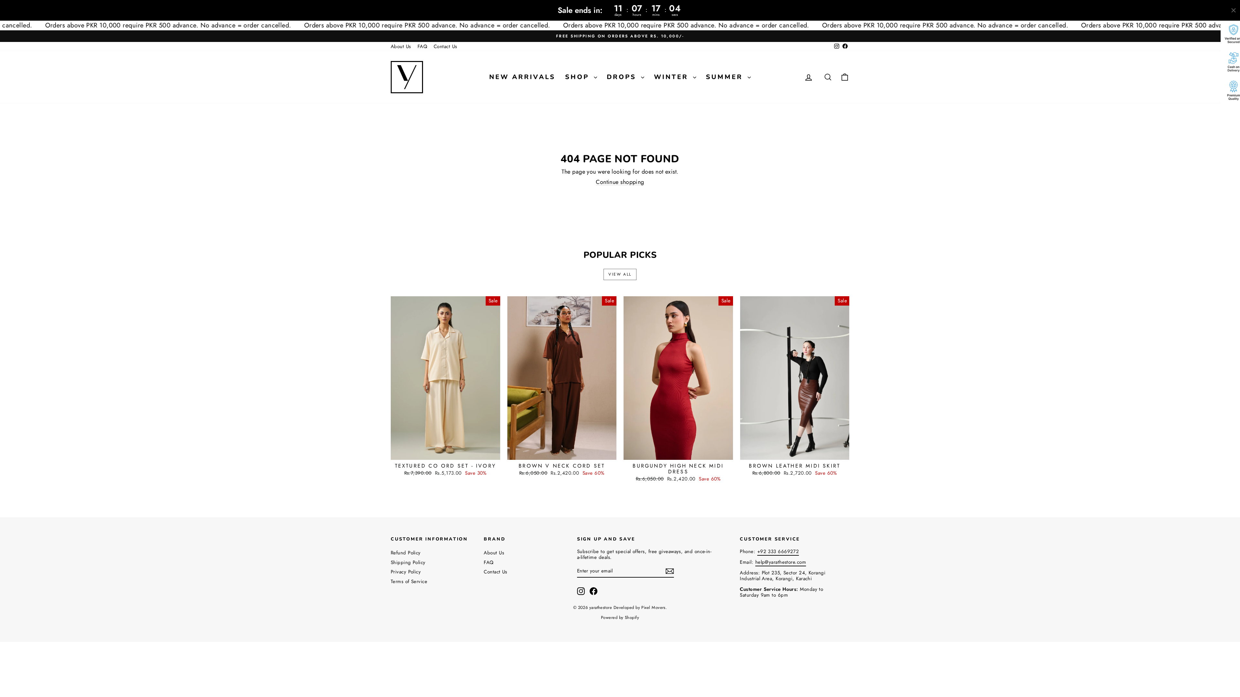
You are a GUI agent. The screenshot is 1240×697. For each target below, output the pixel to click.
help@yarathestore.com (780, 562)
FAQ (422, 46)
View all (619, 274)
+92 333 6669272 (778, 551)
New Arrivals (522, 77)
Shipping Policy (408, 562)
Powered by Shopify (620, 617)
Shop (578, 77)
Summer (726, 77)
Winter (672, 77)
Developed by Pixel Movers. (640, 607)
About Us (401, 46)
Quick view (445, 452)
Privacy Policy (406, 571)
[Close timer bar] (1233, 10)
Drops (623, 77)
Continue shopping (620, 182)
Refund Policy (406, 552)
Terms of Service (409, 581)
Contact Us (445, 46)
